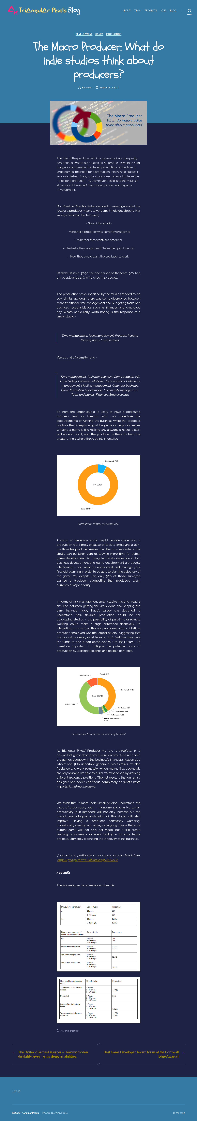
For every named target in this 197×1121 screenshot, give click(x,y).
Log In (16, 1091)
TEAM (137, 10)
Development (84, 34)
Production (114, 34)
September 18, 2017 (109, 87)
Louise (88, 87)
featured (65, 1030)
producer (74, 1030)
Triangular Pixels (29, 1112)
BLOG (173, 10)
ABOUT (126, 10)
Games (99, 34)
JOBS (163, 10)
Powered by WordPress (55, 1112)
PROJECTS (151, 10)
